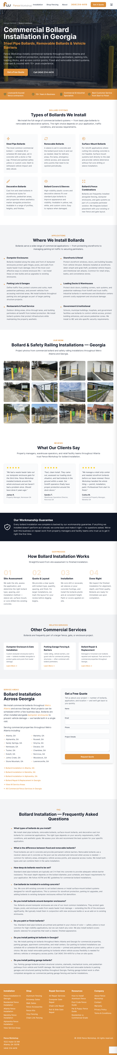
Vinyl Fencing (32, 1014)
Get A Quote (98, 4)
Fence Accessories (34, 1007)
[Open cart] (111, 4)
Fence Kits (30, 1010)
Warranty (98, 1006)
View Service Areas (12, 1028)
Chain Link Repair (56, 1006)
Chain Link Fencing (34, 1018)
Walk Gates (31, 1003)
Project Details (70, 737)
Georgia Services (10, 23)
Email (67, 718)
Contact (97, 1002)
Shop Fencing (52, 4)
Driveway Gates (33, 999)
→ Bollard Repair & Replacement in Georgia (22, 780)
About (64, 4)
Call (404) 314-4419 (43, 72)
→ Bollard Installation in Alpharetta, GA (20, 776)
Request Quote (87, 757)
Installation (38, 4)
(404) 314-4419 (79, 4)
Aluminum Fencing (34, 996)
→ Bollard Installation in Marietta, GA (19, 772)
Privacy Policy (100, 1009)
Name (67, 709)
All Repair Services (57, 996)
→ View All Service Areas (14, 784)
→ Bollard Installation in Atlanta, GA (19, 768)
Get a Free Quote (15, 72)
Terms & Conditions (102, 1013)
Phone (67, 727)
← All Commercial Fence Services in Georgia (23, 788)
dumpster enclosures (38, 715)
